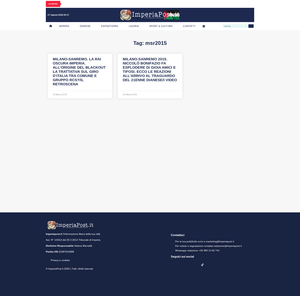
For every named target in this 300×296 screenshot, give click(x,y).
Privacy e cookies (60, 260)
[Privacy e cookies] (47, 257)
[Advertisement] (150, 155)
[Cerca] (251, 26)
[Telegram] (242, 15)
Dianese (85, 26)
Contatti (189, 26)
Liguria (134, 26)
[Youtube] (235, 15)
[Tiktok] (249, 15)
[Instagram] (228, 15)
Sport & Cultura (160, 26)
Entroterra (109, 26)
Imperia (64, 26)
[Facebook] (221, 15)
